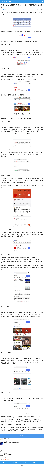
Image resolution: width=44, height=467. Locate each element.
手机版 (16, 462)
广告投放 (8, 459)
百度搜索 (4, 459)
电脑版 (6, 462)
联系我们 (24, 462)
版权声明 (33, 462)
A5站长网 (3, 1)
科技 (6, 1)
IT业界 (9, 1)
